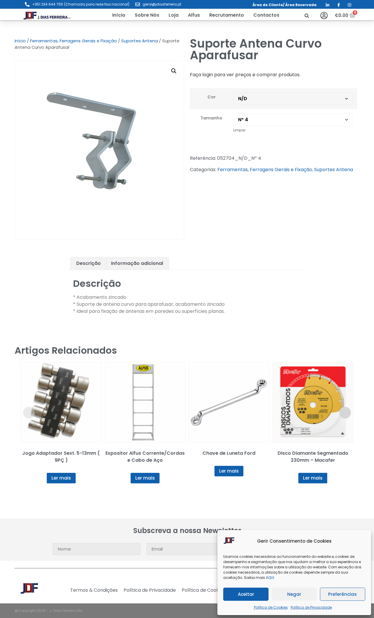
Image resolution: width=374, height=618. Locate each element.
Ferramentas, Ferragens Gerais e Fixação (73, 41)
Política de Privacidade (311, 607)
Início (20, 41)
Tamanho (211, 118)
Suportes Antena (139, 41)
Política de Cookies (271, 607)
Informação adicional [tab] (137, 263)
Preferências (342, 594)
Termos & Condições (94, 590)
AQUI (270, 577)
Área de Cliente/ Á (270, 4)
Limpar (239, 130)
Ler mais (61, 478)
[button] (173, 15)
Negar (294, 594)
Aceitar (246, 594)
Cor (211, 97)
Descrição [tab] (88, 263)
